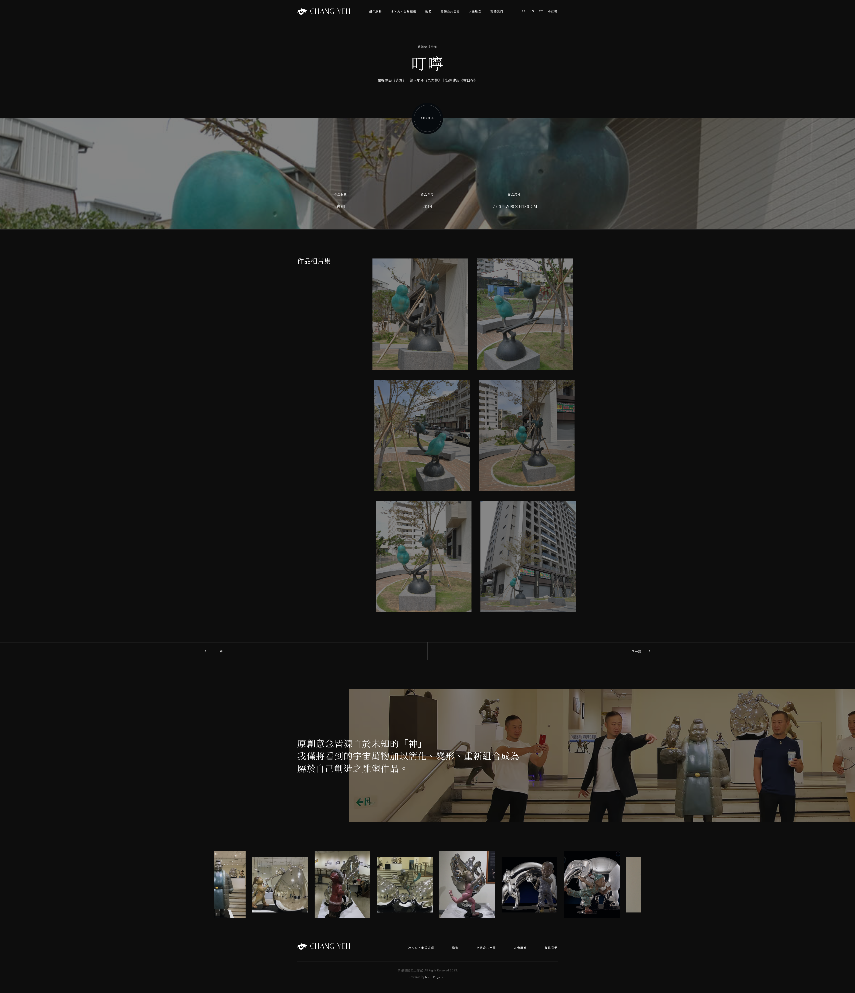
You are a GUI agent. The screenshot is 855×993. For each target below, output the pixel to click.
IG (533, 11)
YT (541, 11)
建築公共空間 (450, 11)
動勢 (455, 947)
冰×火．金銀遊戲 (421, 947)
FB (524, 11)
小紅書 (553, 11)
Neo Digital (435, 977)
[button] (376, 11)
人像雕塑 (475, 11)
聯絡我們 (497, 11)
